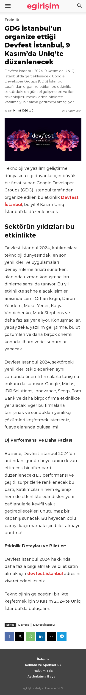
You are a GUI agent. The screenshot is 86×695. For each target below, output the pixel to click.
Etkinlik (12, 20)
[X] (19, 636)
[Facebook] (9, 636)
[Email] (51, 636)
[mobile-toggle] (7, 6)
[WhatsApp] (30, 636)
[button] (79, 6)
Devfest (23, 624)
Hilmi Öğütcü (23, 110)
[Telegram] (62, 636)
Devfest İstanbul (44, 624)
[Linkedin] (40, 636)
